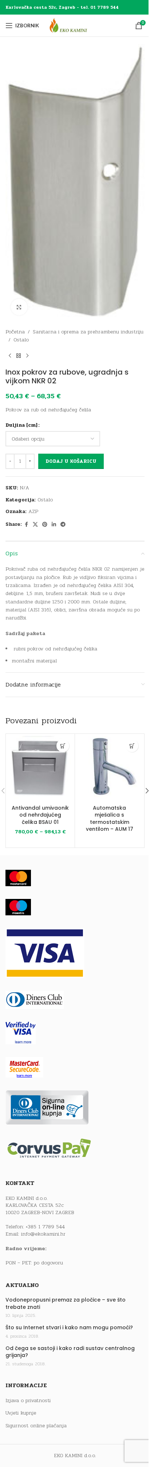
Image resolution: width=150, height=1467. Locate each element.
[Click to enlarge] (19, 307)
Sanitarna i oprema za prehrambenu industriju (88, 332)
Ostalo (21, 340)
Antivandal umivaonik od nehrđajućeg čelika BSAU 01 (40, 815)
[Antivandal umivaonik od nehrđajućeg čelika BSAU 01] (40, 768)
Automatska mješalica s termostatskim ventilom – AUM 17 (109, 818)
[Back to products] (18, 356)
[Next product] (27, 356)
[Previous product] (9, 356)
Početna (15, 332)
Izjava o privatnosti (28, 1400)
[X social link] (35, 525)
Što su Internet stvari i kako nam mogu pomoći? (69, 1327)
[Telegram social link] (63, 525)
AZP (33, 511)
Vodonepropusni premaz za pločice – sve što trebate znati (65, 1303)
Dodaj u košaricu (71, 461)
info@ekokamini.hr (43, 1234)
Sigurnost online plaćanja (36, 1425)
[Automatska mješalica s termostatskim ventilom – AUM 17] (109, 768)
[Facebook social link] (26, 525)
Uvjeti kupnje (20, 1413)
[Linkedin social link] (54, 525)
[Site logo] (75, 25)
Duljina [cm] (21, 425)
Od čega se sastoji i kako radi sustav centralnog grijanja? (70, 1352)
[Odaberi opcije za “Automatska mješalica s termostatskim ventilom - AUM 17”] (132, 745)
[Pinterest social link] (45, 525)
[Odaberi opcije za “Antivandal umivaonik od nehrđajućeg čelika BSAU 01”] (62, 745)
